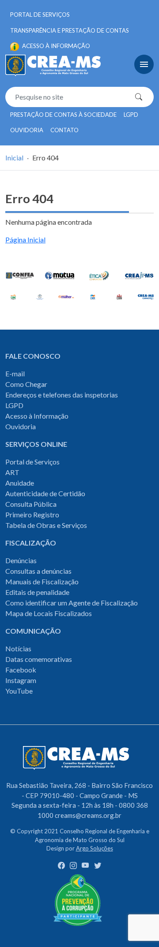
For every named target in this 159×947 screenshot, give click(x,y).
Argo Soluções (94, 848)
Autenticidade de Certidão (45, 493)
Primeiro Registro (32, 514)
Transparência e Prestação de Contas (69, 30)
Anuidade (19, 483)
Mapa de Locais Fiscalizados (48, 613)
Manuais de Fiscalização (42, 581)
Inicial (14, 157)
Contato (64, 130)
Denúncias (21, 560)
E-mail (15, 373)
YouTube (19, 691)
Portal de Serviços (40, 14)
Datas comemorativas (38, 659)
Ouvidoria (26, 130)
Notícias (18, 648)
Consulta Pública (31, 504)
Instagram (20, 680)
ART (12, 472)
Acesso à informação (55, 45)
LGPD (131, 114)
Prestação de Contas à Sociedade (63, 114)
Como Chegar (26, 384)
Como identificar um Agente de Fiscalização (71, 602)
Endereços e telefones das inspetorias (61, 394)
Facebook (20, 669)
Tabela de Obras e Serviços (46, 525)
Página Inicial (25, 239)
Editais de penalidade (37, 592)
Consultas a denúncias (38, 571)
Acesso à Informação (36, 416)
